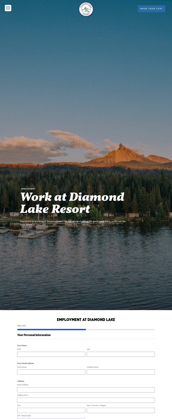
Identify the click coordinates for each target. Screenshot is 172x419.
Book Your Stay (151, 8)
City (18, 405)
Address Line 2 (22, 395)
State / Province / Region (96, 405)
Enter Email (21, 367)
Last (88, 349)
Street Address (22, 385)
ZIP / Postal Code (24, 416)
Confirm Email (92, 367)
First (19, 349)
